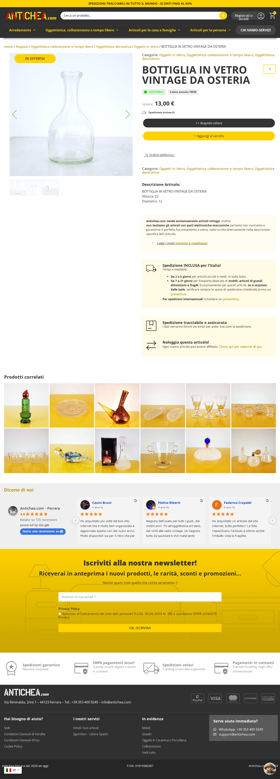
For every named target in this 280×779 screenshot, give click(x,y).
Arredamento (20, 30)
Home (8, 46)
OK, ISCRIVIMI (140, 628)
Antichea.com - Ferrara (40, 508)
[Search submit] (223, 15)
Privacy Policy (69, 608)
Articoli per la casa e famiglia (152, 30)
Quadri (146, 734)
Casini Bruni (102, 502)
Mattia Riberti (169, 502)
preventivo (178, 294)
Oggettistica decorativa (113, 46)
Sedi (7, 728)
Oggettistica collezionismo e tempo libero (62, 46)
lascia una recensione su (41, 531)
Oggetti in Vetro (146, 46)
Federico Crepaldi (238, 502)
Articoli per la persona (208, 30)
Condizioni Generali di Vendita (24, 734)
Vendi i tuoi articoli (85, 728)
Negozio (22, 46)
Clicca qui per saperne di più (240, 346)
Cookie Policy (13, 746)
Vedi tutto (149, 752)
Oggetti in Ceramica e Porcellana (164, 740)
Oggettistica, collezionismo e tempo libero (80, 30)
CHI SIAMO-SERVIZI (256, 30)
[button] (209, 136)
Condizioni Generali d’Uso (21, 740)
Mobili (146, 728)
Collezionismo (151, 746)
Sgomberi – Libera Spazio (90, 734)
